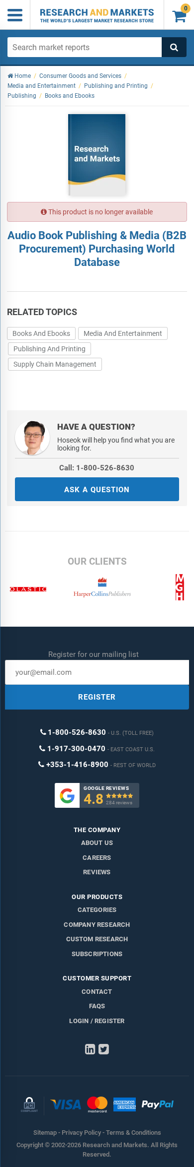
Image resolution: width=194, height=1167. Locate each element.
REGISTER (97, 697)
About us (97, 842)
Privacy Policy (81, 1132)
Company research (97, 924)
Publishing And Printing (49, 349)
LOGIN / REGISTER (96, 1021)
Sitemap (45, 1132)
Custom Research (97, 939)
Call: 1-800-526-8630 (96, 467)
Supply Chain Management (55, 364)
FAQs (97, 1006)
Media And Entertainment (123, 333)
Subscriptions (97, 954)
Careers (97, 857)
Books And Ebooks (41, 333)
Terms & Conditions (133, 1132)
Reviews (96, 872)
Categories (97, 909)
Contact (97, 991)
